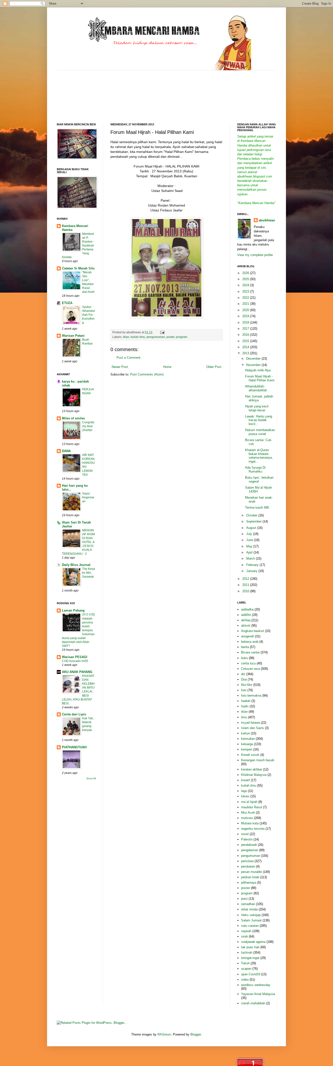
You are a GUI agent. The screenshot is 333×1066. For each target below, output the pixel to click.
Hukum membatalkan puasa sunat (260, 432)
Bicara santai (250, 652)
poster (170, 336)
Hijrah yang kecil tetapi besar (256, 408)
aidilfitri (246, 615)
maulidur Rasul (251, 807)
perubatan (248, 866)
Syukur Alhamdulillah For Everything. (88, 314)
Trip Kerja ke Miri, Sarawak (88, 572)
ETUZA (67, 303)
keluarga (247, 744)
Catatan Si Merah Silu (78, 268)
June (250, 540)
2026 (246, 273)
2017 (246, 328)
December (254, 358)
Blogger (195, 1034)
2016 (246, 334)
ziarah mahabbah (253, 1003)
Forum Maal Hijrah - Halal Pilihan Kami (259, 378)
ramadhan (248, 904)
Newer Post (120, 367)
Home (167, 367)
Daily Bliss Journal (76, 565)
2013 (246, 353)
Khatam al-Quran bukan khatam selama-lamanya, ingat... (259, 455)
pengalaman (249, 850)
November (254, 365)
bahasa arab (249, 641)
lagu (244, 791)
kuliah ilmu (138, 336)
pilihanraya (248, 882)
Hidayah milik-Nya (258, 370)
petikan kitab (250, 877)
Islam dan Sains (252, 728)
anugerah (247, 636)
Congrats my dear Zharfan (88, 426)
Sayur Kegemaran (88, 497)
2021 (246, 304)
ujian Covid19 (250, 974)
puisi (244, 898)
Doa (244, 679)
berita (245, 647)
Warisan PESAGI (74, 657)
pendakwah (249, 845)
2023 (246, 291)
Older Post (213, 367)
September (254, 521)
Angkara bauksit (252, 631)
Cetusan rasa (250, 669)
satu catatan (250, 926)
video (245, 979)
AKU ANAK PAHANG (77, 672)
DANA (66, 451)
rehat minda (249, 909)
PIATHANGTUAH (74, 747)
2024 (246, 285)
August (251, 528)
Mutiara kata (250, 823)
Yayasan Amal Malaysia (258, 994)
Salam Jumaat (251, 920)
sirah (244, 936)
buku (244, 658)
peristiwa (247, 861)
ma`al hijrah (249, 802)
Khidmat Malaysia (253, 775)
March (251, 558)
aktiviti (245, 625)
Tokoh (245, 963)
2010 (246, 591)
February (253, 565)
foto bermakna (251, 695)
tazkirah (246, 952)
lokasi (245, 796)
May (249, 546)
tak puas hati (250, 947)
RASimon (164, 1034)
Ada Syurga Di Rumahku (255, 469)
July (249, 534)
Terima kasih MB (257, 507)
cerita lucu (248, 663)
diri (243, 674)
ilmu (244, 717)
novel (245, 834)
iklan (126, 336)
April (250, 552)
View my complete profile (255, 255)
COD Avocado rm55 (75, 661)
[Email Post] (162, 332)
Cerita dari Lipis (74, 714)
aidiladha (247, 609)
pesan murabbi (251, 872)
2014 (246, 347)
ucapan (246, 968)
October (252, 515)
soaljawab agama (253, 942)
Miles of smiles (73, 418)
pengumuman (156, 336)
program (181, 336)
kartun (245, 733)
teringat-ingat (250, 958)
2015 (246, 341)
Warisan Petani (73, 335)
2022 (246, 297)
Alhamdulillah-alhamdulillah (256, 388)
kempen (246, 749)
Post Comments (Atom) (147, 374)
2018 (246, 322)
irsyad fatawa (250, 722)
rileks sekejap (251, 915)
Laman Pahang (73, 610)
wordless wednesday (255, 985)
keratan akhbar (251, 769)
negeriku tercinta (252, 828)
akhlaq (245, 620)
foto (243, 690)
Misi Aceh (248, 812)
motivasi (247, 818)
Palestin (247, 839)
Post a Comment (128, 357)
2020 (246, 310)
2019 (246, 316)
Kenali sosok (250, 755)
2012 (246, 579)
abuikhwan (267, 220)
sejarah (246, 931)
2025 (246, 279)
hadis (245, 706)
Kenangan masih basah (257, 760)
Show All (91, 778)
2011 (246, 585)
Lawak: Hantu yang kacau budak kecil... (258, 420)
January (252, 571)
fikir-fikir (246, 685)
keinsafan (248, 738)
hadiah (245, 701)
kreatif (245, 780)
